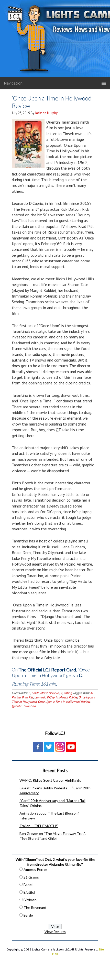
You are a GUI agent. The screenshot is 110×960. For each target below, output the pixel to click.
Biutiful (29, 892)
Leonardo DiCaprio (46, 697)
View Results (55, 931)
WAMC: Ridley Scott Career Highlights (50, 780)
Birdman (30, 900)
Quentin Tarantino (24, 706)
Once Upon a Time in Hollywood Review (64, 702)
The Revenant (35, 907)
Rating (67, 693)
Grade (35, 693)
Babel (28, 884)
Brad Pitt (27, 697)
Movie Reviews (49, 693)
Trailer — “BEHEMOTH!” (38, 826)
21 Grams (31, 877)
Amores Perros (36, 869)
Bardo (28, 915)
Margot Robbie (68, 697)
